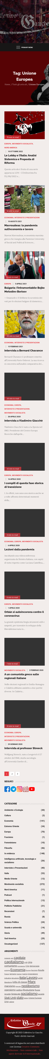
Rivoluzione (28, 990)
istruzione (15, 978)
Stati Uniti (10, 997)
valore (11, 1002)
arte (12, 958)
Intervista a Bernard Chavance (23, 350)
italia (22, 977)
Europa (7, 144)
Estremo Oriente (11, 826)
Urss (6, 1001)
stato (20, 997)
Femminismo (10, 842)
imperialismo (33, 974)
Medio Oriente (10, 879)
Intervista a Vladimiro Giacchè (23, 420)
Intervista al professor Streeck (23, 748)
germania (12, 974)
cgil (25, 962)
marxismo (9, 986)
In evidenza (9, 853)
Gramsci (19, 974)
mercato (18, 986)
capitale (20, 957)
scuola (7, 994)
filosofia (41, 970)
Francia (6, 974)
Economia (8, 218)
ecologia (7, 970)
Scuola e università (13, 927)
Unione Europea (35, 998)
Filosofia (8, 848)
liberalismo (8, 982)
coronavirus (21, 966)
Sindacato (15, 994)
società (41, 994)
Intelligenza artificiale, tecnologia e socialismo (20, 861)
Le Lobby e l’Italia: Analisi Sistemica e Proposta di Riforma (20, 159)
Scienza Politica (11, 922)
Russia (7, 917)
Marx (32, 982)
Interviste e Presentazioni (27, 218)
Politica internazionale (14, 900)
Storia (7, 933)
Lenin (40, 978)
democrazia (34, 966)
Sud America (10, 938)
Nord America (10, 148)
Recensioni (9, 911)
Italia (6, 873)
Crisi (27, 966)
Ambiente (7, 958)
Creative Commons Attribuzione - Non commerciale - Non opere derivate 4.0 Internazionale (24, 1050)
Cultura (7, 815)
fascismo (34, 970)
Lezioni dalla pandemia (19, 549)
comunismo (10, 965)
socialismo (29, 993)
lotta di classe (20, 982)
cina (30, 962)
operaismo (10, 990)
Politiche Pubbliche (13, 906)
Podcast (8, 895)
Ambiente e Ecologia (13, 810)
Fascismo (8, 837)
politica (19, 990)
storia (26, 998)
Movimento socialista (22, 144)
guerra (24, 974)
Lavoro (32, 977)
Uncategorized (11, 944)
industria (7, 978)
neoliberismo (30, 986)
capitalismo (14, 961)
